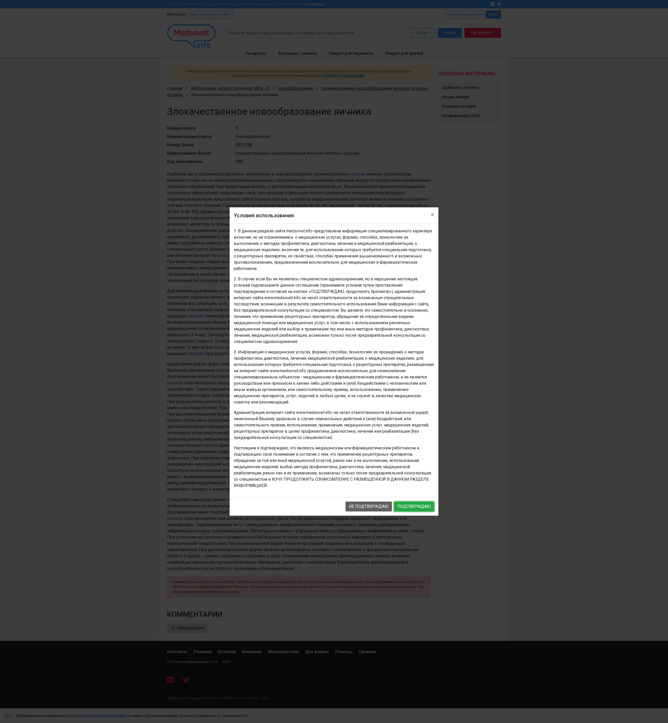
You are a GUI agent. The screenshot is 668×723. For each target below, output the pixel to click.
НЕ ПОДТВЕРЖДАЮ (369, 506)
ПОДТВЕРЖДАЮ (414, 506)
